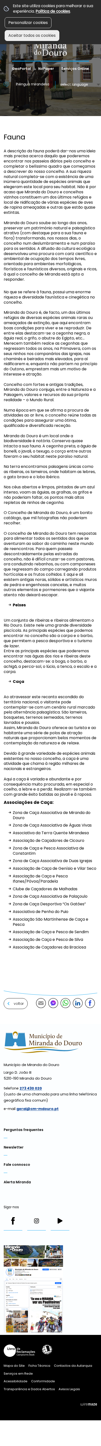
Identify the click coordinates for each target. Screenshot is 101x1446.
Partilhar (90, 1003)
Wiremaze (88, 1404)
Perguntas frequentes (23, 1129)
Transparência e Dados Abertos (29, 1389)
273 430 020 (31, 1088)
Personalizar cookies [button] (28, 22)
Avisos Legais (69, 1389)
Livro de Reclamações (19, 1351)
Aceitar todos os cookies (32, 35)
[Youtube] (60, 1221)
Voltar (19, 1003)
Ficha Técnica (39, 1366)
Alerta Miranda (17, 1182)
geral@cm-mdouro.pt (37, 1108)
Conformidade (43, 1381)
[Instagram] (36, 1221)
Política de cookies (53, 11)
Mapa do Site (14, 1366)
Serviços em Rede (18, 1373)
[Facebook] (13, 1221)
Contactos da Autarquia (73, 1366)
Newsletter (14, 1147)
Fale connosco (17, 1164)
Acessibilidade (47, 1349)
